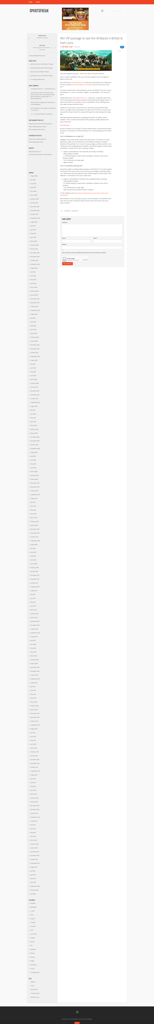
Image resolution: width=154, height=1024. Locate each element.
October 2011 (34, 859)
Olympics (33, 949)
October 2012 (34, 813)
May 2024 (33, 279)
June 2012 (33, 828)
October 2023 (34, 306)
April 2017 (33, 606)
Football (33, 922)
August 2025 (34, 222)
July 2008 (33, 894)
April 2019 (33, 514)
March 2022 (34, 379)
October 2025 (34, 214)
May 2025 (33, 233)
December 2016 (35, 621)
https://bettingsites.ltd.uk (36, 142)
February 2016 (35, 659)
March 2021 (34, 425)
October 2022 (34, 352)
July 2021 (33, 410)
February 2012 (35, 844)
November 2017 (35, 579)
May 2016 (33, 648)
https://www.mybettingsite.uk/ (37, 139)
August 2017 (34, 590)
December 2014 (35, 713)
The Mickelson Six (50, 89)
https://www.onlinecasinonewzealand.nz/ (40, 124)
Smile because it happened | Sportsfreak (42, 102)
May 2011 (33, 878)
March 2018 (34, 564)
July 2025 (33, 226)
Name (64, 238)
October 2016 (34, 629)
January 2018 (34, 571)
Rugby (71, 47)
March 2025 (34, 241)
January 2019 (34, 525)
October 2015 (34, 675)
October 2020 (34, 444)
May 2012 (33, 832)
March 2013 (34, 794)
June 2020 (33, 460)
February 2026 (35, 199)
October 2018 (34, 537)
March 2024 (34, 287)
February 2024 (35, 291)
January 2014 (34, 755)
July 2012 (33, 825)
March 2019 (34, 517)
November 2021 (35, 395)
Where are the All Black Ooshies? (40, 72)
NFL (32, 945)
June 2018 (33, 552)
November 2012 (35, 809)
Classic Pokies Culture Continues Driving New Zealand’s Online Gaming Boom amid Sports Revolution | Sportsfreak (43, 94)
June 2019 (33, 506)
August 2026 (34, 176)
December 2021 (35, 391)
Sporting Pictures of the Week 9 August (42, 68)
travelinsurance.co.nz (77, 82)
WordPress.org (35, 997)
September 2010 (35, 886)
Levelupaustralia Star (37, 89)
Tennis (32, 968)
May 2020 (33, 464)
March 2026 (34, 195)
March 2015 (34, 702)
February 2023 (35, 337)
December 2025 (35, 206)
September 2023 (35, 310)
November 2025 (35, 210)
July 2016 (33, 640)
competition (67, 210)
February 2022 (35, 383)
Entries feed (34, 989)
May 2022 (33, 372)
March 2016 (34, 656)
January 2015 (34, 709)
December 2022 (35, 345)
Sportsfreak (39, 11)
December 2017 (35, 575)
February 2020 (35, 475)
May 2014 (33, 740)
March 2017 (34, 610)
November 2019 (35, 487)
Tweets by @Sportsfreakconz (37, 55)
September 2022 (35, 356)
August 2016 (34, 636)
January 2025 (34, 249)
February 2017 (35, 613)
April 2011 (33, 882)
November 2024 (35, 256)
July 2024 (33, 272)
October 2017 (34, 583)
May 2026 (33, 187)
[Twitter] (102, 10)
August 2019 (34, 498)
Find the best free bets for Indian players (40, 154)
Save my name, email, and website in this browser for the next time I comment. (84, 252)
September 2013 (35, 771)
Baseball (33, 903)
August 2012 (34, 821)
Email (95, 238)
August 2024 (34, 268)
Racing (33, 957)
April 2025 (33, 237)
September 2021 (35, 402)
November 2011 (35, 855)
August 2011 (34, 867)
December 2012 (35, 805)
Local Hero (35, 110)
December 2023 (35, 299)
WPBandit (89, 1019)
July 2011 (33, 871)
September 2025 (35, 218)
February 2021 (35, 429)
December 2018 (35, 529)
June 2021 (33, 414)
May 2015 (33, 694)
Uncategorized (35, 972)
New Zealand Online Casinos (37, 129)
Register (33, 982)
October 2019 (34, 491)
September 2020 (35, 448)
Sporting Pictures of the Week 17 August (42, 64)
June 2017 (33, 598)
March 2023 (34, 333)
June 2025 (33, 229)
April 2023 (33, 329)
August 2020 (34, 452)
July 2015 (33, 686)
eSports (33, 918)
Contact (38, 2)
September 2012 (35, 817)
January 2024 (34, 295)
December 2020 (35, 437)
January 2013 (34, 802)
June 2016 (33, 644)
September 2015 (35, 679)
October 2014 (34, 721)
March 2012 (34, 840)
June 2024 (33, 276)
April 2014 (33, 744)
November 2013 (35, 763)
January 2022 (34, 387)
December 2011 (35, 851)
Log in (32, 985)
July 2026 (33, 180)
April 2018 (33, 560)
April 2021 (33, 421)
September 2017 (35, 587)
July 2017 (33, 594)
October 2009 (34, 890)
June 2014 (33, 736)
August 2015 (34, 683)
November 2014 (35, 717)
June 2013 (33, 782)
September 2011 (35, 863)
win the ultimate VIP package (83, 84)
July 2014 (33, 732)
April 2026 (33, 191)
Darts (32, 915)
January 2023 (34, 341)
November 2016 (35, 625)
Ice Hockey (34, 934)
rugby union (75, 210)
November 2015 (35, 671)
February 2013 (35, 798)
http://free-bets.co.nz (35, 151)
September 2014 (35, 725)
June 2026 (33, 183)
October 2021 (34, 398)
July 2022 (33, 364)
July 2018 (33, 548)
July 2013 (33, 779)
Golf (32, 930)
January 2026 (34, 203)
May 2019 (33, 510)
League (33, 938)
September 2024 (35, 264)
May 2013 (33, 786)
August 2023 (34, 314)
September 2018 (35, 540)
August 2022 (34, 360)
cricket (33, 911)
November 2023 (35, 302)
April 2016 (33, 652)
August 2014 (34, 729)
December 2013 (35, 759)
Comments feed (35, 993)
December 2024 (35, 252)
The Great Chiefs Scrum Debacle (43, 114)
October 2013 (34, 767)
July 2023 (33, 318)
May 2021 (33, 418)
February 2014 (35, 752)
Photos (32, 953)
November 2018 (35, 533)
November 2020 (35, 441)
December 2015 (35, 667)
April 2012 (33, 836)
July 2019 (33, 502)
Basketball (34, 907)
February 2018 (35, 567)
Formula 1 (33, 926)
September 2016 (35, 633)
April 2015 (33, 698)
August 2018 (34, 544)
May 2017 (33, 602)
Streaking (33, 964)
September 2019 (35, 494)
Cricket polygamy (36, 104)
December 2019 (35, 483)
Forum (30, 2)
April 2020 (33, 467)
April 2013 (33, 790)
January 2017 (34, 617)
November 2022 (35, 349)
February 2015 (35, 706)
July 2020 (33, 456)
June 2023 (33, 322)
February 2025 (35, 245)
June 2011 (33, 875)
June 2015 (33, 690)
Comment (64, 222)
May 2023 (33, 325)
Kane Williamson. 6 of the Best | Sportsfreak (43, 108)
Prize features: (65, 125)
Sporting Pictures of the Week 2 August (42, 75)
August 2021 (34, 406)
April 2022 (33, 375)
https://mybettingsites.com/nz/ (37, 126)
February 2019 (35, 521)
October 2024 (34, 260)
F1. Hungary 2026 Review (38, 79)
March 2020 (34, 471)
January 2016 (34, 663)
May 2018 (33, 556)
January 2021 (34, 433)
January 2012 (34, 848)
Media (32, 941)
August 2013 (34, 775)
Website (64, 244)
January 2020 (34, 479)
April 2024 (33, 283)
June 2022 (33, 368)
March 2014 (34, 748)
